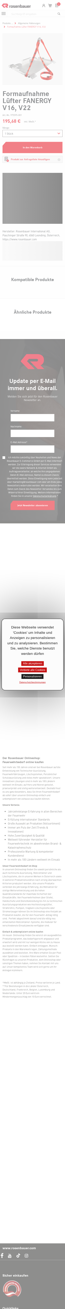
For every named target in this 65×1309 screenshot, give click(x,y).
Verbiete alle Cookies (32, 670)
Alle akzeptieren (32, 663)
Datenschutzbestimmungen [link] (32, 682)
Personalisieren (32, 676)
